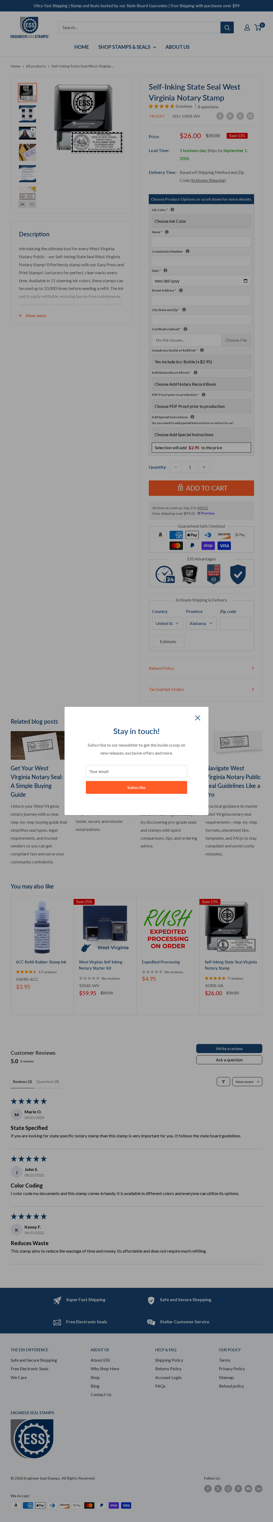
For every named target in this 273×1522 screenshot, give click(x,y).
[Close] (197, 717)
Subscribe (136, 787)
